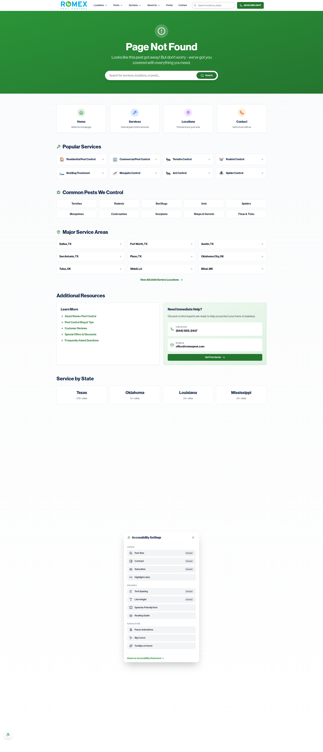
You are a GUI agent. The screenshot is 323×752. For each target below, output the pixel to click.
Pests (116, 5)
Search (209, 75)
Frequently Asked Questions (82, 340)
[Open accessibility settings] (8, 734)
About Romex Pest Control (80, 316)
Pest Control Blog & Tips (79, 322)
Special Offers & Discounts (80, 334)
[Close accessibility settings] (193, 537)
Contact (182, 5)
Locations (99, 5)
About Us (152, 5)
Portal (169, 5)
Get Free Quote (213, 357)
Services (133, 5)
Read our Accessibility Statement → (145, 658)
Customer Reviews (76, 328)
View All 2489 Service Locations (159, 279)
